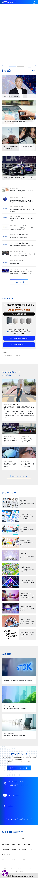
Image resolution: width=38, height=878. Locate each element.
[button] (2, 66)
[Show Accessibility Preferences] (5, 873)
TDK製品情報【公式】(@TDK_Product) (18, 785)
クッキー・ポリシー (29, 869)
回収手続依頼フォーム (20, 345)
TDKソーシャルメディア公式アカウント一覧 (19, 819)
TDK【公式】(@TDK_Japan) (15, 781)
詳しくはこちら (8, 26)
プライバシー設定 (19, 871)
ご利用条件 (6, 869)
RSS (33, 71)
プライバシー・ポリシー (16, 869)
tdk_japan (10, 806)
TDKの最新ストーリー (10, 375)
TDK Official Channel (13, 795)
